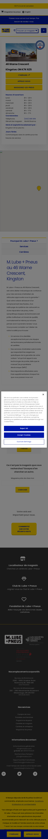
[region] (24, 419)
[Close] (43, 394)
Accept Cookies (24, 435)
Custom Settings (24, 442)
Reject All (24, 428)
